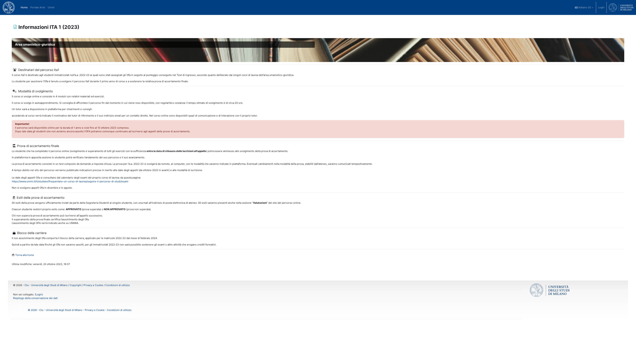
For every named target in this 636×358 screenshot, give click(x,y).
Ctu (27, 285)
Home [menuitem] (24, 7)
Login (601, 7)
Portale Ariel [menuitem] (37, 7)
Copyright (75, 285)
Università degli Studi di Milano (49, 285)
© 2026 (32, 309)
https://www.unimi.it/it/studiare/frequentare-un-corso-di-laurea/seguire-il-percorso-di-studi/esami (70, 181)
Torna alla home (24, 255)
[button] (584, 7)
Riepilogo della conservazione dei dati (35, 298)
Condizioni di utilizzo (117, 285)
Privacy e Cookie (93, 285)
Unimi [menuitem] (51, 7)
